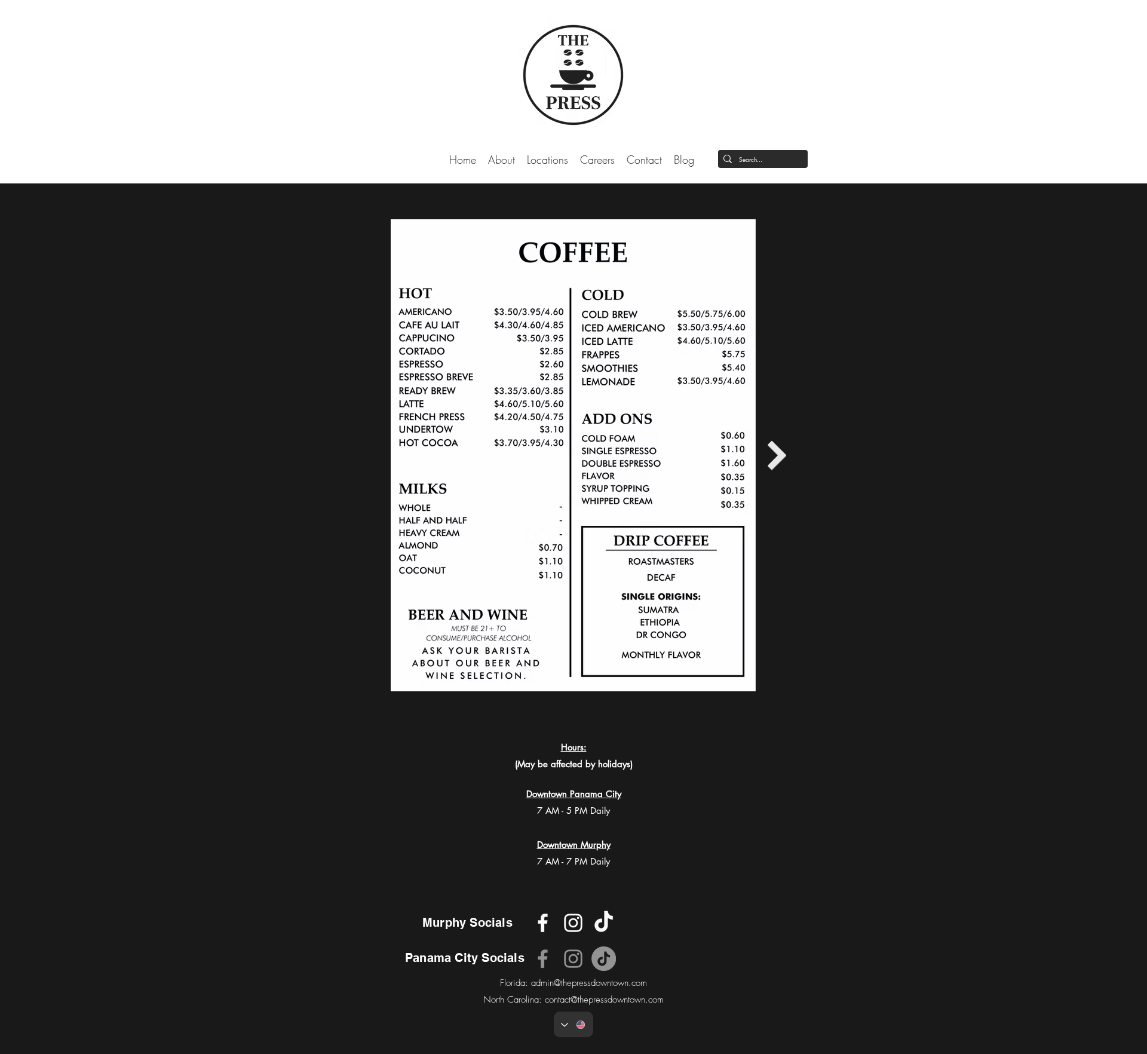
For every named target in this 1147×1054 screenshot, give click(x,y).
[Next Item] (777, 455)
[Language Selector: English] (573, 1024)
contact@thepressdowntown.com (604, 1000)
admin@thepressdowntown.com (589, 983)
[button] (547, 159)
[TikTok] (603, 958)
